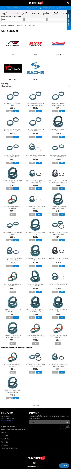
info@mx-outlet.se (7, 420)
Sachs (35, 79)
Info (9, 111)
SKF (25, 25)
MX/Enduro (11, 25)
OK (67, 422)
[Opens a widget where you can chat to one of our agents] (64, 465)
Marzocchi (12, 79)
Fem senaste (68, 20)
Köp (16, 111)
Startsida (3, 25)
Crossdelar (19, 25)
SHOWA (58, 55)
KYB (35, 55)
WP (13, 55)
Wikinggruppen (40, 466)
